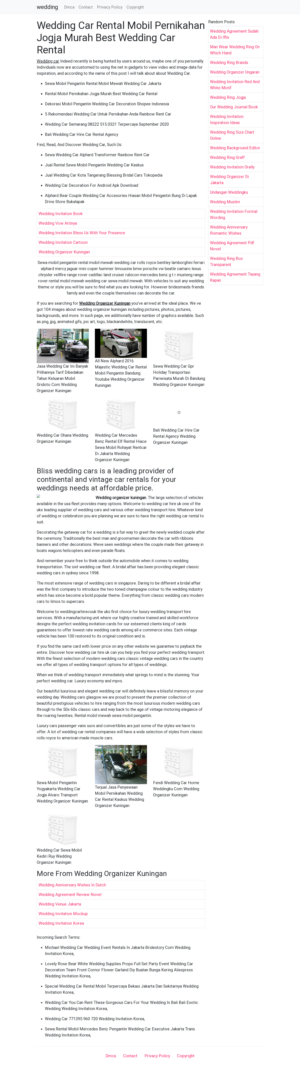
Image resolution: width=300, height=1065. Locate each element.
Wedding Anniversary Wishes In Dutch (72, 885)
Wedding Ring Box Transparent (226, 261)
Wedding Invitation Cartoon (63, 242)
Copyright (135, 7)
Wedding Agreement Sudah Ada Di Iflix (234, 34)
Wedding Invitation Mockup (63, 913)
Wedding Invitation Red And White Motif (235, 84)
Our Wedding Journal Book (234, 106)
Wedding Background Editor (235, 147)
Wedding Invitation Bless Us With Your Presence (82, 232)
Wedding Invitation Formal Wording (233, 214)
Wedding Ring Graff (227, 157)
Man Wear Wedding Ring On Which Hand (235, 49)
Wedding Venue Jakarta (60, 904)
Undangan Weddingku (229, 192)
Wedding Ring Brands (229, 62)
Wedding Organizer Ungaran (234, 72)
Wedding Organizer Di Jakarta (229, 179)
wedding (47, 7)
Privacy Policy (109, 7)
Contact (86, 7)
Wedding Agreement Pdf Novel (232, 245)
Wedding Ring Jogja (228, 97)
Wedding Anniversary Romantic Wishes (229, 230)
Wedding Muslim (225, 201)
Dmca (69, 7)
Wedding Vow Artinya (58, 223)
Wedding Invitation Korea (61, 923)
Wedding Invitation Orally (232, 167)
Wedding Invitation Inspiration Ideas (226, 119)
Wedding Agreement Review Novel (70, 894)
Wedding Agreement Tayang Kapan (235, 277)
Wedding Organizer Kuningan (64, 251)
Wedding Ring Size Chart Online (232, 135)
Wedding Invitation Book (61, 213)
